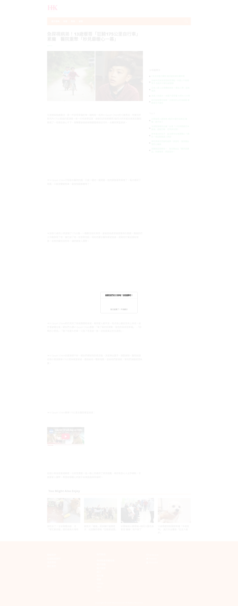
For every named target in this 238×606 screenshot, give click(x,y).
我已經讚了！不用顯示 (119, 309)
